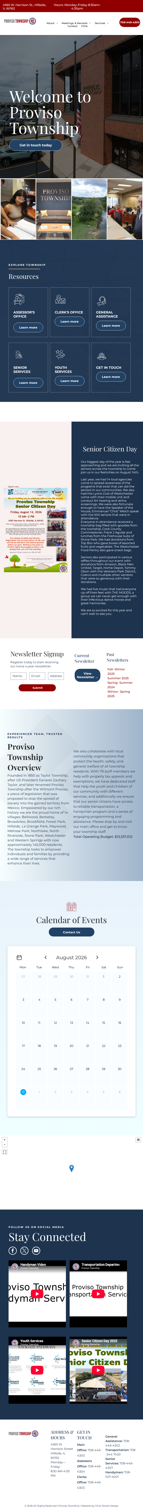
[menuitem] (52, 23)
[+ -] (71, 1172)
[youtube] (36, 1251)
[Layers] (138, 1139)
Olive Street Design (107, 1505)
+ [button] (4, 1139)
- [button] (4, 1144)
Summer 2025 (118, 678)
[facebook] (13, 1251)
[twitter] (24, 1251)
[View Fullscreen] (4, 1152)
